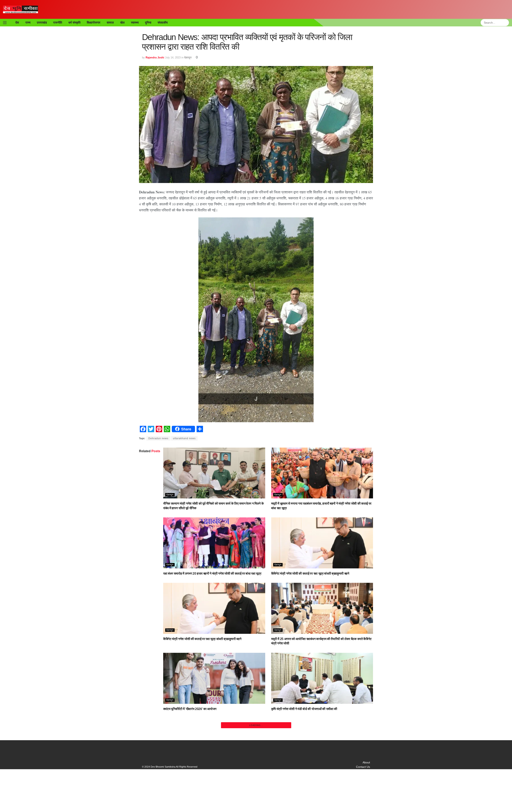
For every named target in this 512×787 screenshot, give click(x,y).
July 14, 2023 (173, 57)
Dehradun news (158, 438)
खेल (122, 22)
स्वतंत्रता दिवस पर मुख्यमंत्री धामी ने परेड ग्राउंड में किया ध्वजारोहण (308, 774)
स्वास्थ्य (135, 22)
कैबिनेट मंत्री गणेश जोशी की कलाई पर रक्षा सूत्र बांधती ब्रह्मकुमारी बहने (310, 573)
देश (17, 22)
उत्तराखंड (42, 22)
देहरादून (187, 57)
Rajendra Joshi (155, 57)
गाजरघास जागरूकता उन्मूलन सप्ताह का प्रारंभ (188, 774)
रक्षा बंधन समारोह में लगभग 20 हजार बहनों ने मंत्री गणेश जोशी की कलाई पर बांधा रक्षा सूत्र (212, 573)
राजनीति (57, 22)
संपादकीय (163, 22)
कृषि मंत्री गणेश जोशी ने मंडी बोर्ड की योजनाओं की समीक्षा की (304, 709)
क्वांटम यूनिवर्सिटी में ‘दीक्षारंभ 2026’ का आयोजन (189, 709)
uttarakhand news (184, 438)
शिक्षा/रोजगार (93, 22)
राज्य (27, 22)
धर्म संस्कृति (74, 22)
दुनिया (148, 22)
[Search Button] (506, 22)
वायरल (110, 22)
